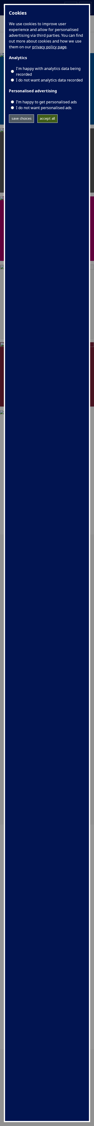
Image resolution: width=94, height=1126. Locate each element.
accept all (47, 118)
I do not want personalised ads (44, 107)
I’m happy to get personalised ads (46, 102)
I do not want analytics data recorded (49, 80)
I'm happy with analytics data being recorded (48, 71)
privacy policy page (49, 47)
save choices (22, 118)
